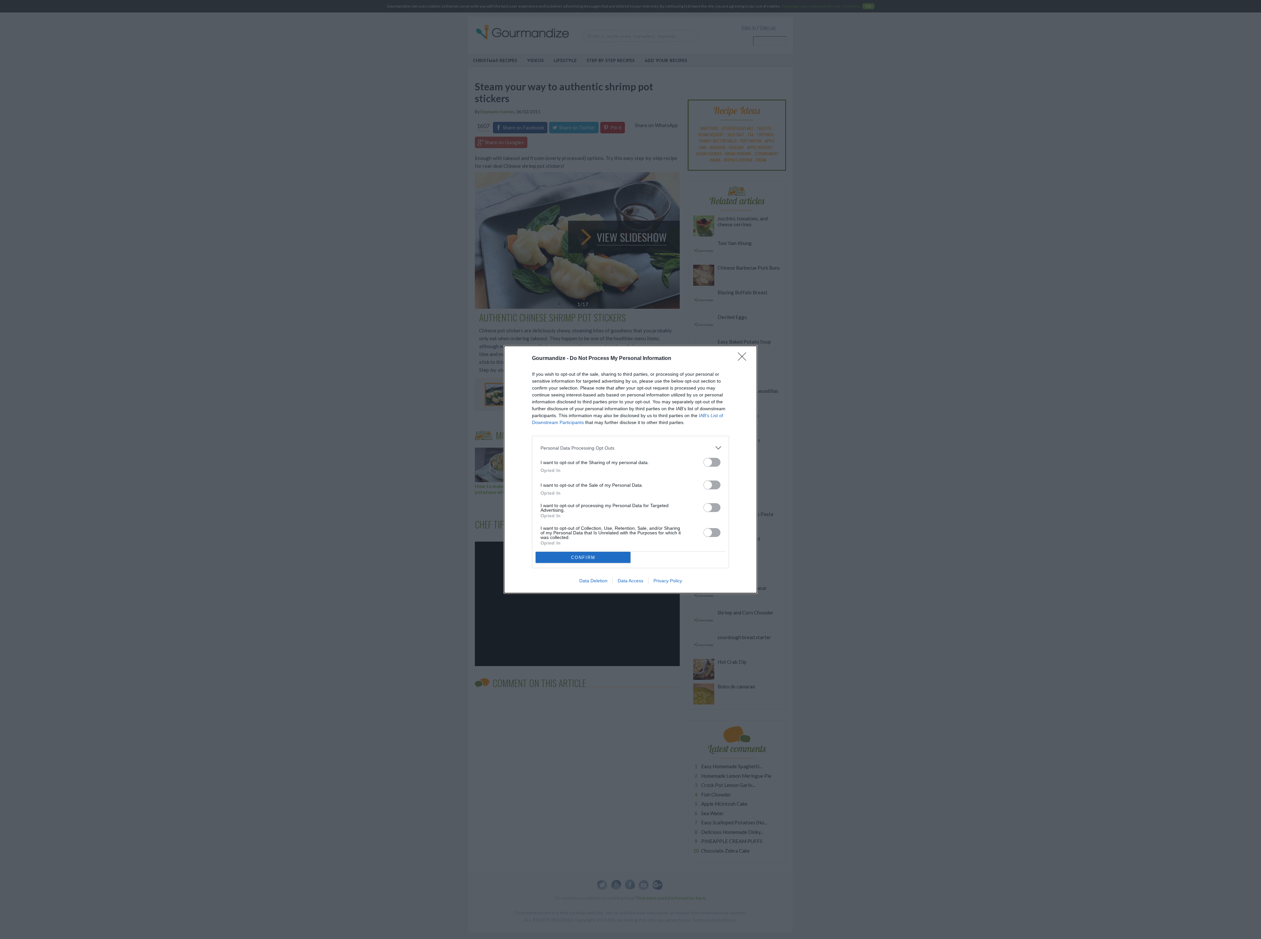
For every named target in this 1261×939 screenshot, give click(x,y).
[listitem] (630, 447)
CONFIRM (583, 557)
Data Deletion (593, 580)
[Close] (744, 358)
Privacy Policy (667, 580)
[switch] (711, 462)
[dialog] (630, 469)
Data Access (630, 580)
